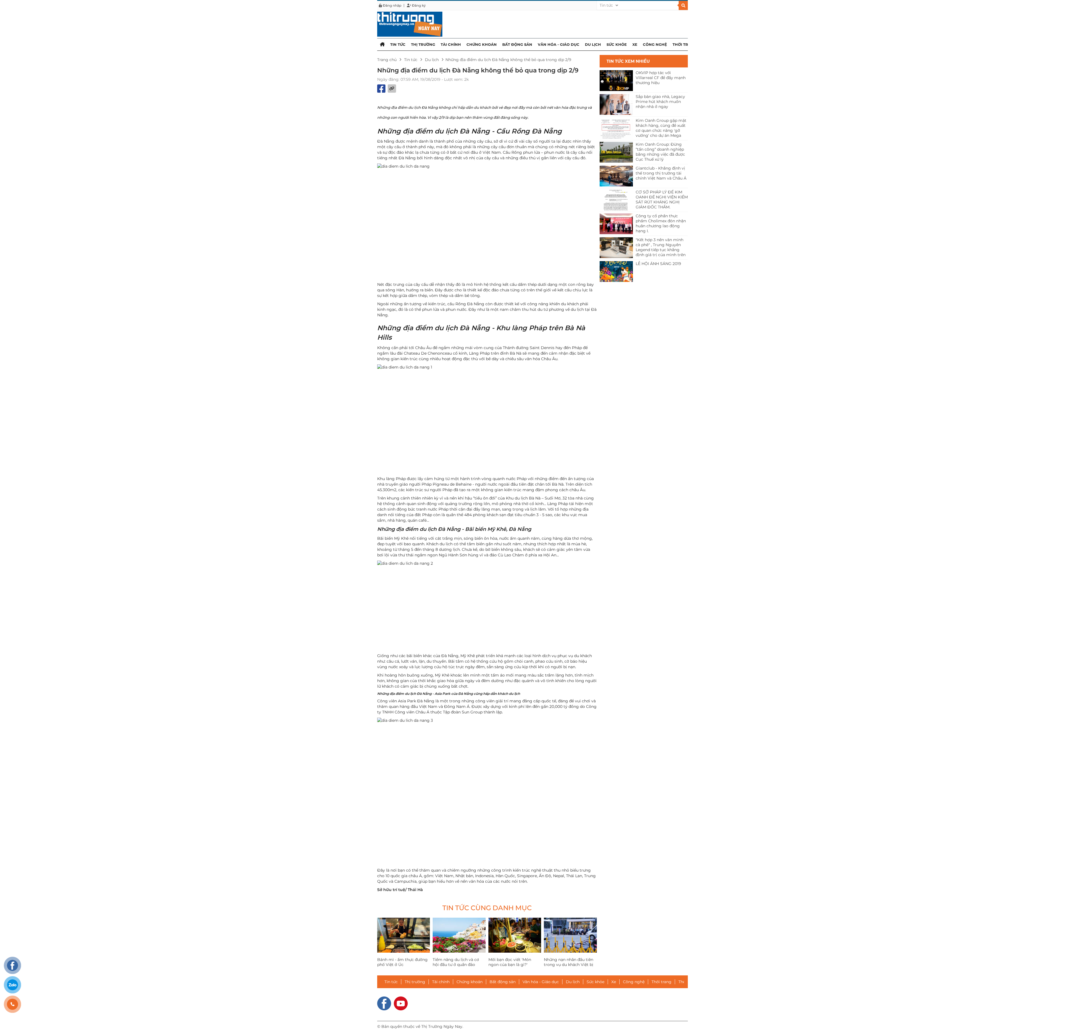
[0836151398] (12, 1004)
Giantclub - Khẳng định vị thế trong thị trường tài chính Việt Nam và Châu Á (661, 173)
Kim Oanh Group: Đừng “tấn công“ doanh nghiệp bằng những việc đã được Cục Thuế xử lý (660, 152)
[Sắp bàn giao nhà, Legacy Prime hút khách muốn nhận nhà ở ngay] (616, 104)
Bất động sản (517, 44)
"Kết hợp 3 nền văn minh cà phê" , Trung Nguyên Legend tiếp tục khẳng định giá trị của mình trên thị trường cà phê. (661, 247)
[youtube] (401, 1002)
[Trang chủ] (382, 44)
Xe (634, 44)
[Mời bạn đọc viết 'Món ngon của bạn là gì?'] (514, 935)
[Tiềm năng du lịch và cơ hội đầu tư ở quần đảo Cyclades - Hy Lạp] (459, 935)
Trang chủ (387, 59)
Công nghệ (655, 44)
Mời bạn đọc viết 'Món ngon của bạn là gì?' (509, 962)
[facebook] (384, 1002)
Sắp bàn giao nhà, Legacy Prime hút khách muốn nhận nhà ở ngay (660, 101)
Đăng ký (418, 5)
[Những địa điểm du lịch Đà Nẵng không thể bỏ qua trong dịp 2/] (409, 23)
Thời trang (685, 44)
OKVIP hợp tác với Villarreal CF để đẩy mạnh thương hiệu (661, 77)
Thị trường (423, 44)
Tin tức (397, 44)
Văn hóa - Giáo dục (558, 44)
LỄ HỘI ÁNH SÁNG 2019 (658, 263)
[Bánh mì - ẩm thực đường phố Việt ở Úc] (403, 935)
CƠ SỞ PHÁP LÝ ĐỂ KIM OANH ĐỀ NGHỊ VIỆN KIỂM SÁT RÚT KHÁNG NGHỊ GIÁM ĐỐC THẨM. (662, 200)
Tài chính (451, 44)
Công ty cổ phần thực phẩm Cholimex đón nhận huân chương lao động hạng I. (661, 223)
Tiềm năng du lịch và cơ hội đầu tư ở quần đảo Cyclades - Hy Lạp (456, 964)
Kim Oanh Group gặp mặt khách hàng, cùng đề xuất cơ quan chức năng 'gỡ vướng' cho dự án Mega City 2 (661, 128)
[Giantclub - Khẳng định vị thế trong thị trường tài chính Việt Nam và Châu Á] (616, 176)
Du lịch (593, 44)
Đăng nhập (391, 5)
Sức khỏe (617, 44)
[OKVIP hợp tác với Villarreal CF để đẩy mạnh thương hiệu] (616, 80)
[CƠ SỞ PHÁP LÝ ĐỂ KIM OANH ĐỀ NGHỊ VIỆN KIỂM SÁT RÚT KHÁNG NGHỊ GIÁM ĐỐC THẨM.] (616, 200)
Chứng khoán (481, 44)
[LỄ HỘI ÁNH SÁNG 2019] (616, 271)
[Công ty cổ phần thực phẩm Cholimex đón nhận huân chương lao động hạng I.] (616, 223)
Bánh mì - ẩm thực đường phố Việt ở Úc (402, 962)
